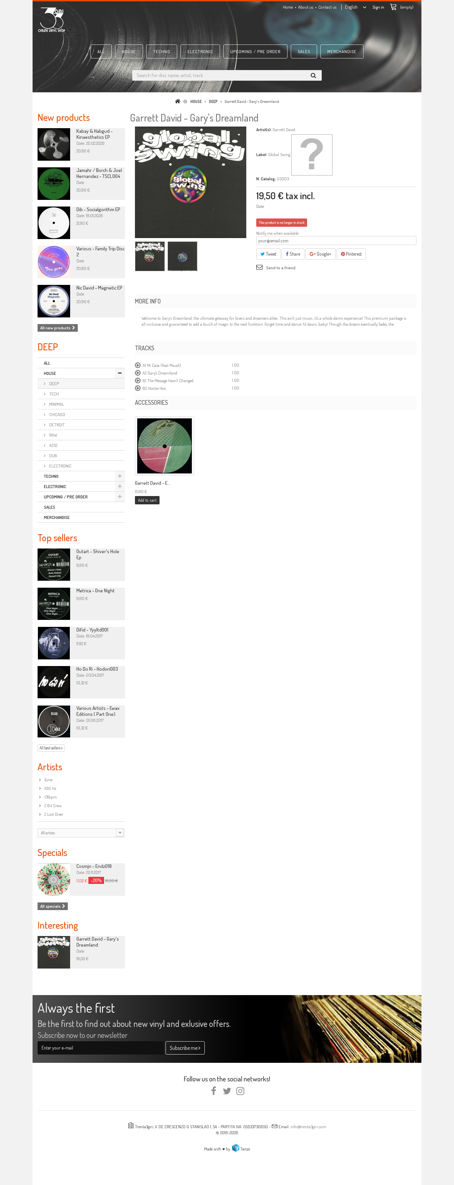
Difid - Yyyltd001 (92, 630)
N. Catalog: (266, 178)
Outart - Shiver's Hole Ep (97, 554)
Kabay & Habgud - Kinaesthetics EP (94, 134)
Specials (52, 852)
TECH (53, 393)
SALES (304, 51)
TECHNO (161, 51)
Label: (261, 154)
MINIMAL (56, 404)
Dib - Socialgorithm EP (98, 209)
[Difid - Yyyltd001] (54, 643)
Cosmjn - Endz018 (94, 866)
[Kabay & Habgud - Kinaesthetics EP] (54, 144)
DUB (52, 455)
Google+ (323, 254)
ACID (52, 445)
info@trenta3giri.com (308, 1126)
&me (48, 779)
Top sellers (57, 537)
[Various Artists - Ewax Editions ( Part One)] (54, 721)
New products (64, 117)
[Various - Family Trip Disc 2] (54, 262)
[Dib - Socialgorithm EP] (54, 223)
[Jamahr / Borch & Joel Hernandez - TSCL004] (54, 183)
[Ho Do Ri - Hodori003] (54, 682)
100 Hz (50, 788)
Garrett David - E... (152, 483)
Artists (50, 766)
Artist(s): (264, 129)
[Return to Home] (179, 101)
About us (305, 7)
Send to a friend (280, 267)
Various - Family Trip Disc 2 (100, 251)
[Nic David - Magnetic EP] (54, 301)
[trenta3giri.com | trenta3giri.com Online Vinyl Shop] (97, 19)
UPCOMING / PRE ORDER (255, 51)
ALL (101, 51)
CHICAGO (56, 414)
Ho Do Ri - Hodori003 (97, 669)
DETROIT (56, 424)
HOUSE (129, 51)
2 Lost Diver (53, 814)
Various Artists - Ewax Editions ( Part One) (97, 711)
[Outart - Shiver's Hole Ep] (54, 565)
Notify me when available (277, 233)
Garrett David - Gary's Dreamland (97, 942)
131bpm (50, 797)
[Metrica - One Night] (54, 604)
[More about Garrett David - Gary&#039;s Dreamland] (54, 952)
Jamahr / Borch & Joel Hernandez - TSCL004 (99, 173)
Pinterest (353, 254)
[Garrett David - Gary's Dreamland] (150, 256)
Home (288, 7)
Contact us (327, 7)
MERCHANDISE (342, 51)
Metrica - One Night (95, 590)
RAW (52, 435)
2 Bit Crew (53, 805)
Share (294, 254)
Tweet (270, 254)
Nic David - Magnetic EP (99, 288)
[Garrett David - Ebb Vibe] (164, 445)
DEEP (53, 383)
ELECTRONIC (200, 51)
